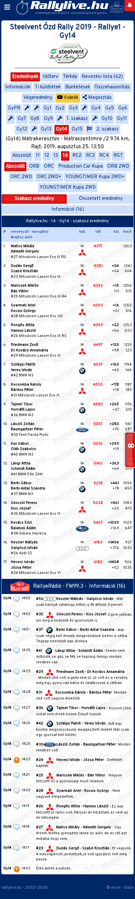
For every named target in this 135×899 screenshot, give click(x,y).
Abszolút (21, 156)
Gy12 (21, 129)
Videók (70, 98)
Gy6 (122, 108)
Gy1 (47, 108)
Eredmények (25, 77)
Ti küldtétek (48, 87)
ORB (34, 166)
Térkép (70, 77)
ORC (49, 166)
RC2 (77, 156)
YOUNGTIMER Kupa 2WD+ (95, 177)
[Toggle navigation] (7, 7)
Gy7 (22, 119)
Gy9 (48, 119)
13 (55, 156)
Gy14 (61, 129)
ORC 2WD (21, 177)
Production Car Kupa (80, 166)
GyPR (14, 108)
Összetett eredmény (101, 199)
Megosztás (99, 98)
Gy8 (34, 119)
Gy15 (77, 129)
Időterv (50, 77)
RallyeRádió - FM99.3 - (61, 586)
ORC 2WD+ (49, 177)
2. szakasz (107, 129)
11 (38, 156)
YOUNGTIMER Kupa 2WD (68, 187)
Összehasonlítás (112, 87)
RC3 (90, 156)
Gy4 (96, 108)
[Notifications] (130, 5)
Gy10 (107, 119)
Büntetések (77, 87)
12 (46, 156)
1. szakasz (77, 119)
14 (65, 156)
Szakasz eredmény (34, 199)
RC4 (104, 156)
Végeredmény (37, 98)
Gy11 (122, 119)
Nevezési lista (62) (102, 77)
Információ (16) (67, 209)
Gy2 (60, 108)
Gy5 (109, 108)
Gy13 (46, 129)
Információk (17, 87)
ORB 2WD (118, 166)
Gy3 (73, 108)
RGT (118, 156)
